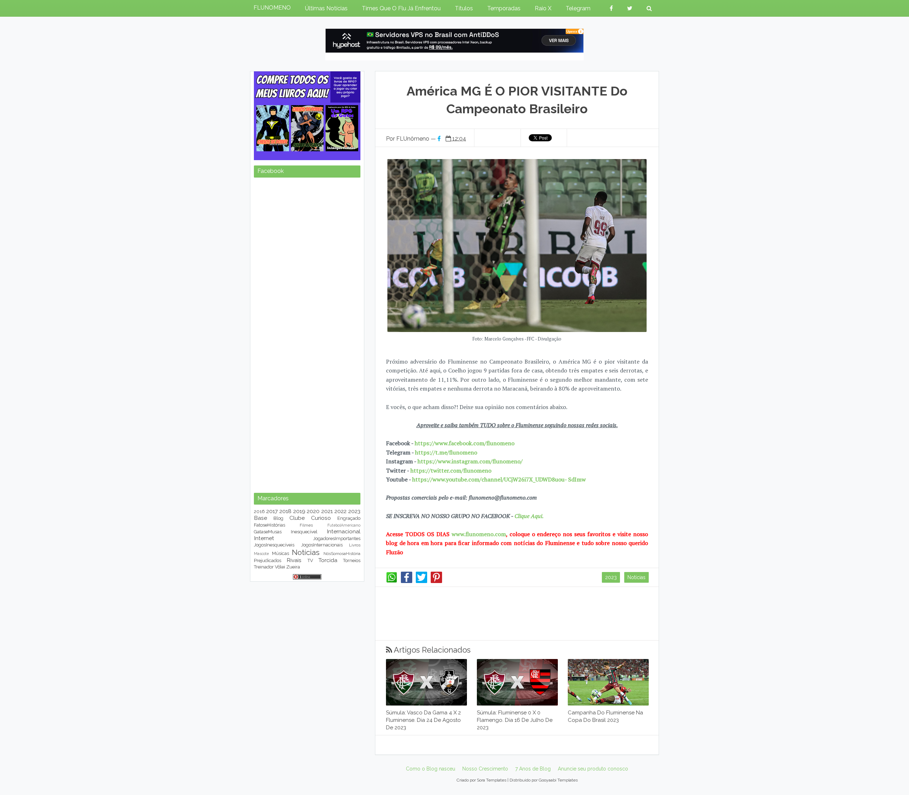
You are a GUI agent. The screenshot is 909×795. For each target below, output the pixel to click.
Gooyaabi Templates (558, 780)
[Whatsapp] (391, 581)
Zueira (293, 567)
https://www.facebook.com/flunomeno (465, 443)
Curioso (321, 517)
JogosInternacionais (322, 545)
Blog (278, 518)
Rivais (294, 560)
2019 (299, 511)
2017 (272, 511)
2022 (340, 511)
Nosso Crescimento (485, 769)
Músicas (280, 553)
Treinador (264, 567)
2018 (285, 511)
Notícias (636, 577)
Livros (354, 545)
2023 (611, 577)
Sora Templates (491, 780)
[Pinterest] (436, 581)
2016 (259, 511)
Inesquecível (304, 531)
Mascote (261, 553)
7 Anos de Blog (533, 769)
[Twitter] (421, 581)
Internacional (343, 531)
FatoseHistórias (269, 525)
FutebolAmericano (343, 525)
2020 (313, 511)
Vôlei (280, 567)
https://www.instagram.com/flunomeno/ (470, 461)
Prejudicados (267, 560)
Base (260, 517)
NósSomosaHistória (341, 553)
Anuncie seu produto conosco (593, 769)
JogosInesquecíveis (274, 545)
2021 (327, 511)
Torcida (328, 560)
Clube (297, 517)
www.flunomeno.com (479, 534)
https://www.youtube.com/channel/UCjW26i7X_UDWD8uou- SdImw (499, 479)
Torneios (351, 560)
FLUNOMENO (272, 7)
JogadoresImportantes (336, 538)
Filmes (306, 525)
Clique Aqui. (528, 516)
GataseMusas (268, 531)
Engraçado (348, 518)
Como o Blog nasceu (430, 769)
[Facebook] (406, 581)
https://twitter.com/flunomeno (450, 470)
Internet (264, 538)
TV (310, 560)
